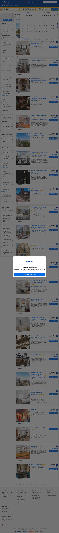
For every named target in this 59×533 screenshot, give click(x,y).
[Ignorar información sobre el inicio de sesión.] (45, 258)
